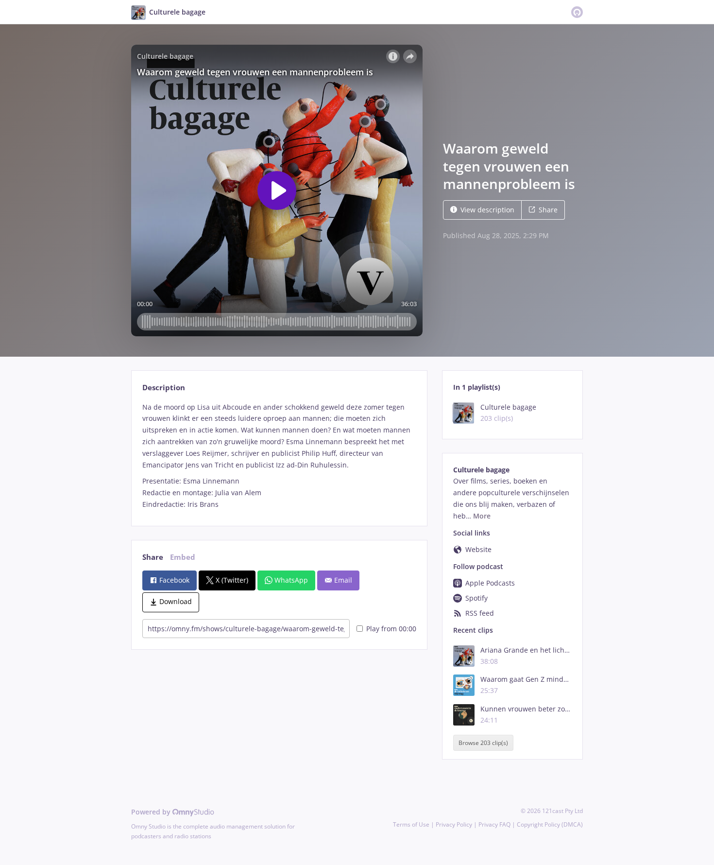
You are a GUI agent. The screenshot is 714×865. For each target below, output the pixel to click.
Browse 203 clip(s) (483, 743)
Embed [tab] (182, 557)
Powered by (151, 811)
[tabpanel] (279, 455)
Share (548, 209)
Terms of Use (411, 824)
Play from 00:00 (391, 628)
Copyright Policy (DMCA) (550, 824)
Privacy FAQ (494, 824)
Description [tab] (163, 387)
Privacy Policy (454, 824)
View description (487, 209)
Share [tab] (152, 557)
